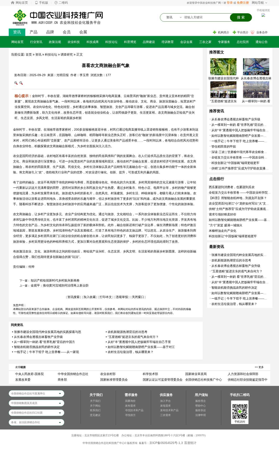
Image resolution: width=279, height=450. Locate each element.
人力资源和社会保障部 (243, 374)
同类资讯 (17, 325)
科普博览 (130, 42)
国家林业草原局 (196, 374)
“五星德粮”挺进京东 (223, 101)
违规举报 (122, 297)
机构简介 (223, 32)
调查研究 (67, 54)
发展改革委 (23, 379)
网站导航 (258, 2)
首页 (29, 54)
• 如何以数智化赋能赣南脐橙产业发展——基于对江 (140, 347)
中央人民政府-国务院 (29, 374)
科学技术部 (150, 374)
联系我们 (95, 410)
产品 (33, 32)
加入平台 (165, 400)
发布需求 (130, 405)
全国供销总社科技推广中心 (203, 379)
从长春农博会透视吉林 (256, 78)
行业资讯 (36, 42)
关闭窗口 (138, 297)
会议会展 (186, 42)
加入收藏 (89, 297)
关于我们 (95, 400)
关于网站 (95, 405)
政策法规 (55, 42)
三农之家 (205, 42)
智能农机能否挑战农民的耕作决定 (234, 287)
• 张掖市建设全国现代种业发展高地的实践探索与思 (46, 332)
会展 (83, 32)
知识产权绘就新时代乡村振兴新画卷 (55, 280)
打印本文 (106, 297)
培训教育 (168, 42)
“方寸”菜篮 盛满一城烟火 (225, 225)
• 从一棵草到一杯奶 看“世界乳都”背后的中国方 (43, 342)
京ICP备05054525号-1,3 (166, 443)
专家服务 (224, 42)
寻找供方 (130, 415)
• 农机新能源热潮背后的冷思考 (126, 332)
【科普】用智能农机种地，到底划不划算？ (238, 198)
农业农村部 (108, 374)
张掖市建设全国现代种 (223, 78)
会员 (67, 32)
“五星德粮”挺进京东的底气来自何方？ (236, 271)
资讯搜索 (73, 297)
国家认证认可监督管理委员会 (162, 379)
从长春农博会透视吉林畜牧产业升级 (235, 119)
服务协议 (200, 410)
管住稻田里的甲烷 (223, 146)
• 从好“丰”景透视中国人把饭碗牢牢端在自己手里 (138, 342)
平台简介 (242, 32)
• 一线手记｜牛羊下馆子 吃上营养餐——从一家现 (45, 352)
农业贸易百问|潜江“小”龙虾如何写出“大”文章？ (240, 203)
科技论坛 (111, 42)
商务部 (62, 379)
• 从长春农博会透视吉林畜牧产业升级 (37, 337)
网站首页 (22, 2)
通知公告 (261, 42)
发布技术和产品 (169, 410)
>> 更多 (259, 367)
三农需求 (165, 415)
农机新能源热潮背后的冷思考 (231, 260)
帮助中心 (200, 405)
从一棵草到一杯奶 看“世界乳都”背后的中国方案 (243, 124)
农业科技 (74, 42)
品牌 (50, 32)
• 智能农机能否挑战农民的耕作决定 (36, 347)
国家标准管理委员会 (114, 379)
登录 (230, 2)
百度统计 (190, 443)
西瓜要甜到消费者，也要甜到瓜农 (232, 187)
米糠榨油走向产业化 (222, 230)
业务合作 (262, 32)
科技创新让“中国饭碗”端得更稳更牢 (235, 163)
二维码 (63, 2)
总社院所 (243, 42)
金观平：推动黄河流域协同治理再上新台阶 (60, 285)
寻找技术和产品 (134, 410)
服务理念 (200, 400)
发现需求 (165, 405)
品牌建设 (149, 42)
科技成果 (93, 42)
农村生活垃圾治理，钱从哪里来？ (234, 304)
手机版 (43, 2)
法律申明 (200, 415)
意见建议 (95, 415)
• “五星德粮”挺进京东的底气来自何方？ (132, 337)
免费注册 (243, 2)
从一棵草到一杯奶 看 (256, 101)
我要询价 (130, 400)
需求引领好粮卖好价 (222, 214)
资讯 (17, 32)
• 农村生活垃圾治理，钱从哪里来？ (129, 352)
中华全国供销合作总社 (73, 374)
